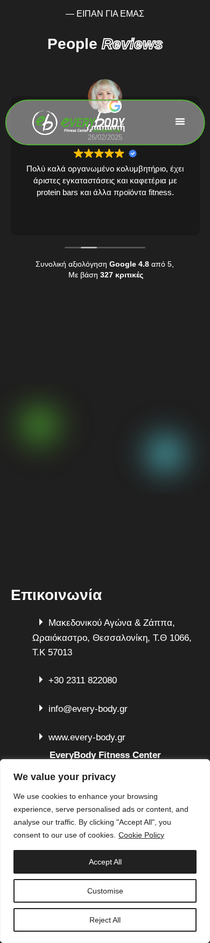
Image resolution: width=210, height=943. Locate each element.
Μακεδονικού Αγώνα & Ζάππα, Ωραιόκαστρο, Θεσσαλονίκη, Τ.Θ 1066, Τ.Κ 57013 (112, 638)
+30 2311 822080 (82, 680)
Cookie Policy (141, 835)
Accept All (105, 862)
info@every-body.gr (88, 709)
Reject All (105, 920)
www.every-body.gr (86, 737)
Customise (105, 891)
